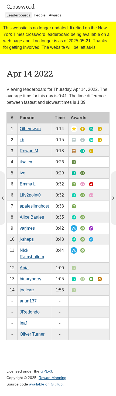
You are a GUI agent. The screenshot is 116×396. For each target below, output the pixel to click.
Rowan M (29, 151)
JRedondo (30, 312)
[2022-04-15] (2, 198)
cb (22, 139)
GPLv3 (46, 371)
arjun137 (28, 301)
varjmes (27, 228)
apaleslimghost (34, 206)
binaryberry (30, 279)
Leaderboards (18, 15)
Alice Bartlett (32, 217)
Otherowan (30, 128)
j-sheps (27, 239)
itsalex (26, 162)
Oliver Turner (32, 334)
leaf (23, 323)
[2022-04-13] (113, 198)
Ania (24, 268)
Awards (55, 15)
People (40, 15)
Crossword (20, 6)
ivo (22, 173)
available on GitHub (46, 384)
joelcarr (27, 290)
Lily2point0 (30, 195)
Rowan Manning (52, 378)
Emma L (28, 184)
